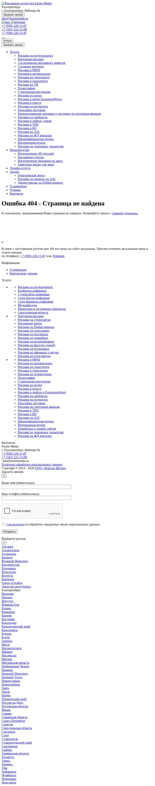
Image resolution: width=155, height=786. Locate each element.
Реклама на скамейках (33, 338)
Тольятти (8, 757)
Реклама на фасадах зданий (36, 345)
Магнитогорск (12, 648)
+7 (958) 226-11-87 (14, 25)
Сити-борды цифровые (34, 298)
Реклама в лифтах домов (34, 121)
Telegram (58, 256)
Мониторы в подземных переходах (42, 309)
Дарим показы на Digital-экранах (40, 182)
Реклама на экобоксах (33, 117)
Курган (7, 633)
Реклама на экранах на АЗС (37, 179)
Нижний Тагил (12, 677)
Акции (14, 171)
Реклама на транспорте (33, 77)
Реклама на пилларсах (33, 334)
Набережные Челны (15, 666)
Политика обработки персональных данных (32, 464)
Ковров (7, 615)
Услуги (7, 40)
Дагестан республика (16, 586)
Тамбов (7, 750)
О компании (18, 186)
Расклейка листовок (31, 110)
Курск (6, 637)
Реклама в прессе (29, 102)
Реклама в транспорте (33, 81)
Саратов (7, 724)
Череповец (9, 779)
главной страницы (124, 213)
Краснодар (9, 622)
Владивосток (11, 564)
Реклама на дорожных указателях (41, 146)
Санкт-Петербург (13, 720)
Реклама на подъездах (33, 106)
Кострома (8, 619)
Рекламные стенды (31, 157)
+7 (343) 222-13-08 (14, 29)
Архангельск (10, 550)
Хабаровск (9, 771)
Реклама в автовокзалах (34, 73)
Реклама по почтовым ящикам (39, 407)
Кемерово (8, 612)
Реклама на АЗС (29, 131)
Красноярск (10, 630)
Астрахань (9, 554)
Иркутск (7, 601)
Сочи (5, 735)
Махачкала (9, 655)
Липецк (7, 641)
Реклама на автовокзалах (35, 363)
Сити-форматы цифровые (35, 301)
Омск (5, 688)
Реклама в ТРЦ (28, 124)
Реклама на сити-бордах (34, 356)
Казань (6, 608)
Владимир (9, 568)
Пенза (6, 691)
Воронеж (8, 579)
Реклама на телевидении (35, 374)
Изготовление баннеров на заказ (40, 161)
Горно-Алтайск (12, 583)
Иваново (8, 593)
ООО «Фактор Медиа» (50, 468)
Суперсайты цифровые (34, 294)
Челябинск (9, 775)
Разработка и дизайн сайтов (37, 428)
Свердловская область (33, 312)
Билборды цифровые (32, 290)
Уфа (4, 768)
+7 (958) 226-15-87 (14, 33)
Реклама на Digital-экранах (36, 327)
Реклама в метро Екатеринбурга (40, 99)
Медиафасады (27, 305)
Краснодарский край (16, 626)
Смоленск (8, 731)
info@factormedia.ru (15, 18)
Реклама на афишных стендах (38, 352)
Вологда (7, 575)
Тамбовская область (15, 753)
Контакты (16, 193)
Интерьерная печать (31, 142)
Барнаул (7, 557)
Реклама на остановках (33, 348)
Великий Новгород (15, 561)
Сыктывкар (10, 746)
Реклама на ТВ (28, 84)
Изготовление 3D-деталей (36, 153)
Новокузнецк (11, 681)
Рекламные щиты (30, 323)
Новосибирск (11, 684)
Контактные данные (24, 273)
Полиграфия (26, 88)
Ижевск (7, 597)
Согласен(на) (15, 524)
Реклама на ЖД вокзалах (35, 135)
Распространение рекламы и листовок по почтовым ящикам (59, 113)
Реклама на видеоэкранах (35, 55)
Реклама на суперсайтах (34, 319)
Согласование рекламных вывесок (41, 63)
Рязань (6, 710)
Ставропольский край (17, 742)
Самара (7, 713)
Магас (6, 644)
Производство (19, 150)
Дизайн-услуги (20, 168)
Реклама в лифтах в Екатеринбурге (42, 392)
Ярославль (9, 782)
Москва (7, 659)
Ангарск (7, 546)
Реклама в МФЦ (29, 70)
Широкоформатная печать (36, 139)
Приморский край (14, 699)
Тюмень (7, 764)
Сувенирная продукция (34, 92)
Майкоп (7, 652)
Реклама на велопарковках (36, 341)
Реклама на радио (30, 95)
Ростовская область (15, 706)
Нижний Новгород (15, 673)
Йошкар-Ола (10, 604)
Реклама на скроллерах (33, 330)
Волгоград (9, 572)
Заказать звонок (13, 14)
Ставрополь (10, 739)
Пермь (6, 695)
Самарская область (14, 717)
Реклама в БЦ (27, 128)
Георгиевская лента (31, 175)
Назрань (7, 670)
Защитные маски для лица (36, 164)
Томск (6, 760)
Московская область (15, 662)
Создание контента (31, 66)
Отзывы (15, 190)
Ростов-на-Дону (13, 702)
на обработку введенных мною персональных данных (53, 524)
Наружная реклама (31, 59)
